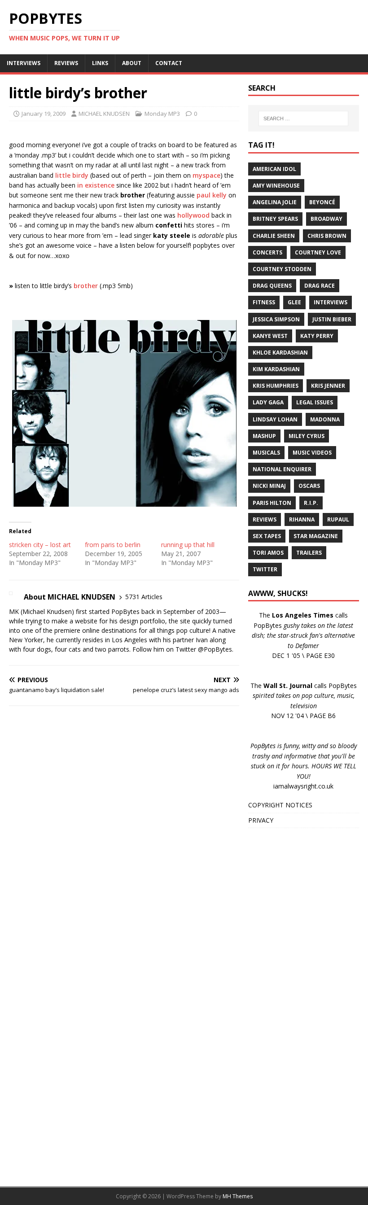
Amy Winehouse (276, 185)
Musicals (266, 452)
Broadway (326, 219)
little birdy (71, 175)
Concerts (267, 252)
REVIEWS (66, 63)
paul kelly (212, 195)
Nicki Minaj (269, 486)
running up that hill (188, 544)
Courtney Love (318, 252)
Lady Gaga (268, 402)
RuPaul (338, 519)
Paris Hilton (272, 503)
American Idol (274, 169)
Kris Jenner (328, 386)
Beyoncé (322, 202)
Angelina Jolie (275, 202)
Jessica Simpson (276, 319)
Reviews (264, 519)
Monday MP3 (162, 114)
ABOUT (131, 63)
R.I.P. (311, 503)
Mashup (264, 436)
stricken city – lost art (40, 544)
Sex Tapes (267, 536)
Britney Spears (275, 219)
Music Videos (312, 452)
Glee (294, 302)
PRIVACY (260, 820)
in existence (95, 185)
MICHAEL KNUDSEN (104, 114)
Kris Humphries (275, 386)
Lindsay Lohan (275, 419)
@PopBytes (215, 649)
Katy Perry (316, 336)
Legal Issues (314, 402)
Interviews (330, 302)
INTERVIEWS (23, 63)
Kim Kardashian (276, 369)
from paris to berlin (112, 544)
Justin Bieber (331, 319)
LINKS (100, 63)
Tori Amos (268, 552)
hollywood (193, 215)
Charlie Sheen (274, 236)
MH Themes (238, 1196)
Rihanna (302, 519)
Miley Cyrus (306, 436)
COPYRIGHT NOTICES (280, 805)
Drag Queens (272, 285)
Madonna (325, 419)
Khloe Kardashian (280, 352)
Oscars (309, 486)
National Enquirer (282, 469)
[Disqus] (124, 829)
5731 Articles (143, 596)
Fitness (264, 302)
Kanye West (270, 336)
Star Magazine (316, 536)
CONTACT (168, 63)
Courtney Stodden (282, 269)
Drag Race (319, 285)
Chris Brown (326, 236)
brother (86, 285)
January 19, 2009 (44, 114)
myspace (206, 175)
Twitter (265, 569)
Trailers (309, 552)
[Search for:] (303, 118)
